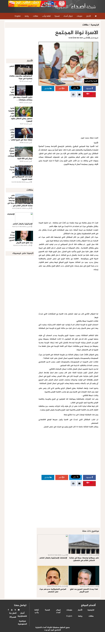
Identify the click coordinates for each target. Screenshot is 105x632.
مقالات (85, 25)
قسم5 (47, 610)
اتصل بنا (12, 613)
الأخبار (80, 610)
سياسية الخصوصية (22, 623)
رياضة (80, 616)
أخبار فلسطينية (22, 615)
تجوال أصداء (58, 611)
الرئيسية (95, 25)
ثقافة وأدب (36, 611)
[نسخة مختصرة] (15, 609)
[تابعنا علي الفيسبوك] (8, 609)
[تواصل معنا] (18, 609)
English (69, 616)
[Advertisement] (68, 117)
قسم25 (12, 617)
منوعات (69, 610)
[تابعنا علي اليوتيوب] (11, 609)
